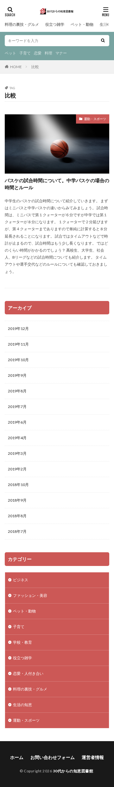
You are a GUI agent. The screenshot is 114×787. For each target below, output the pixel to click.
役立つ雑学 (54, 24)
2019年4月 (17, 437)
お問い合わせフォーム (52, 757)
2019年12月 (18, 328)
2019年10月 (18, 359)
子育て (25, 53)
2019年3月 (17, 453)
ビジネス (20, 579)
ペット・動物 (82, 24)
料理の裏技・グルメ (22, 24)
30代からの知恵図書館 (73, 771)
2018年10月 (18, 484)
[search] (103, 40)
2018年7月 (17, 531)
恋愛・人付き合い (28, 673)
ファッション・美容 (30, 595)
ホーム (16, 757)
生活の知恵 (22, 704)
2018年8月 (17, 515)
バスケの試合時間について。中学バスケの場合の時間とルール (57, 183)
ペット (10, 53)
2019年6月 (17, 422)
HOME (16, 66)
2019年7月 (17, 406)
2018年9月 (17, 500)
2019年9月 (17, 375)
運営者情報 (93, 757)
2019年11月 (18, 344)
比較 (35, 66)
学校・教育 (22, 642)
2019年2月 (17, 469)
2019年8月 (17, 391)
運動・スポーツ (95, 119)
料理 (48, 53)
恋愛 (37, 53)
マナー (61, 53)
